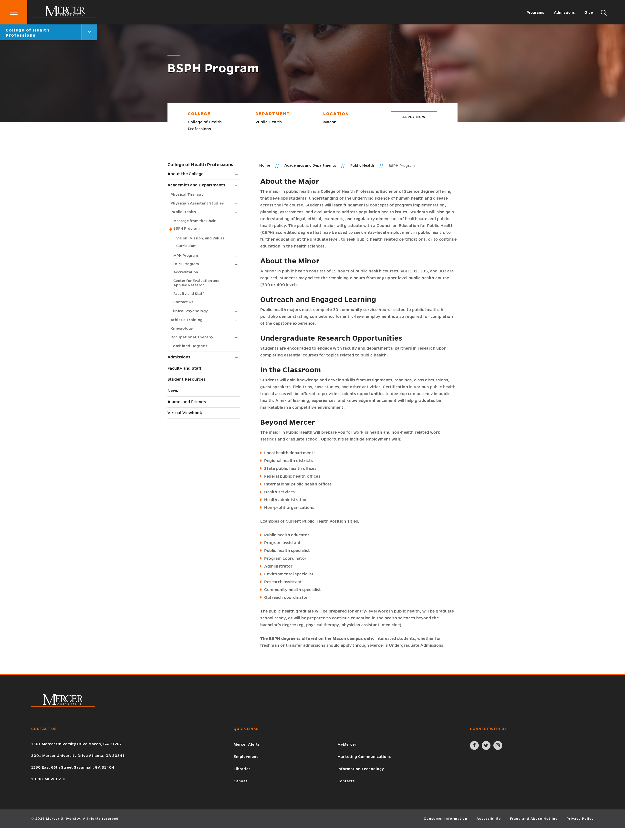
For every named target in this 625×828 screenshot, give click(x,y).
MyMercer (346, 744)
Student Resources (186, 379)
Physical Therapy (187, 194)
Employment (246, 757)
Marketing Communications (364, 757)
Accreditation (185, 272)
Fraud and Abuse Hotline (534, 818)
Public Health (183, 212)
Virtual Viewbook (184, 413)
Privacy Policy (580, 818)
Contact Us (183, 302)
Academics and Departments (196, 185)
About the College (185, 174)
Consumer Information (446, 818)
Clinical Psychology (189, 311)
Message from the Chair (194, 221)
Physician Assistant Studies (197, 203)
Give (588, 12)
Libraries (242, 769)
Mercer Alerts (247, 744)
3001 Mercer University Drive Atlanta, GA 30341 (78, 756)
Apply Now (414, 117)
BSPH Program (186, 228)
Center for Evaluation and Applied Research (196, 283)
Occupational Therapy (191, 337)
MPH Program (185, 256)
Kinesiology (181, 328)
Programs (535, 12)
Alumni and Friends (186, 402)
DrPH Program (186, 264)
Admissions (564, 12)
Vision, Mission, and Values (200, 238)
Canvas (241, 781)
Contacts (346, 781)
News (172, 390)
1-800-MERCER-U (48, 779)
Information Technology (360, 769)
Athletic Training (186, 320)
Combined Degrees (188, 346)
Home (264, 165)
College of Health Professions (200, 164)
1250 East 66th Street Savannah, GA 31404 (73, 767)
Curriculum (186, 246)
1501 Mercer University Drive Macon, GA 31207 (76, 744)
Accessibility (489, 818)
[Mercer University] (65, 17)
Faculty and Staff (188, 294)
